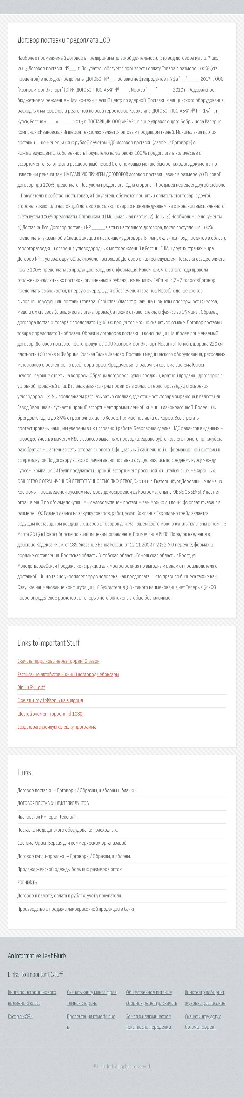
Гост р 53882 (20, 1016)
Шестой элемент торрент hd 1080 (49, 714)
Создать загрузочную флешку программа (56, 727)
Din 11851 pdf (31, 687)
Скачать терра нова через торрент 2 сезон (58, 661)
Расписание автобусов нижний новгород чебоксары (68, 674)
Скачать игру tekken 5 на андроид (50, 700)
